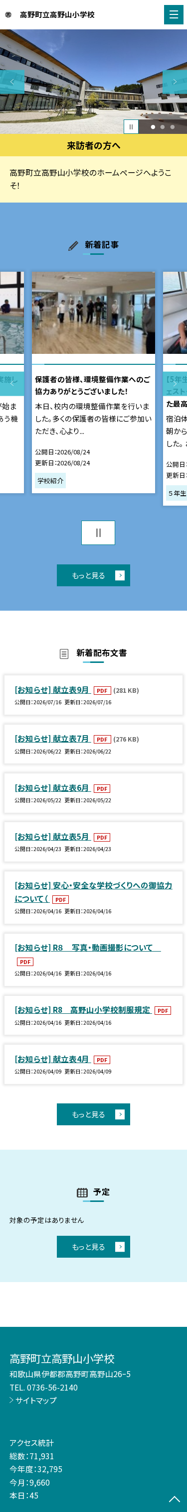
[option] (93, 81)
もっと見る (88, 575)
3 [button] (173, 126)
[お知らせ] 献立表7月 (52, 738)
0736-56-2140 (52, 1387)
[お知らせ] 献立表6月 (52, 787)
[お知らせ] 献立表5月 (52, 836)
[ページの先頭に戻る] (174, 1500)
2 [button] (163, 126)
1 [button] (153, 126)
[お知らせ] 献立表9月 (52, 689)
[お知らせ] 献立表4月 (52, 1058)
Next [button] (175, 82)
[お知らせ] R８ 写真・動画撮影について (87, 947)
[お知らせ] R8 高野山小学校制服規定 (83, 1009)
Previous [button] (12, 82)
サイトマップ (36, 1400)
